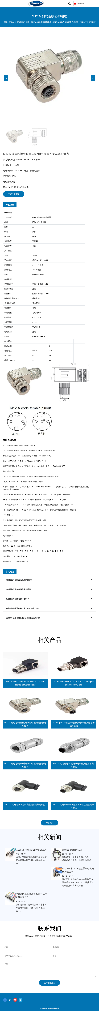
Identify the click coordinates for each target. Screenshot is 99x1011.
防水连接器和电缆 (22, 22)
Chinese (80, 4)
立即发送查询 (13, 194)
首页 (5, 22)
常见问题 (10, 571)
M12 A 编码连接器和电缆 (41, 22)
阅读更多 (49, 823)
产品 (11, 22)
